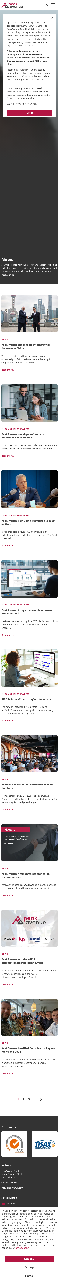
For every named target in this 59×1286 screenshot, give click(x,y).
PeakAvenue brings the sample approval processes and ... (27, 611)
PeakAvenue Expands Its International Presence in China (25, 346)
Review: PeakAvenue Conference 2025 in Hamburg (27, 786)
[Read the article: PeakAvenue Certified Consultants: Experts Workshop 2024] (29, 1017)
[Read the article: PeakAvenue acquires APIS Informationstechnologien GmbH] (29, 928)
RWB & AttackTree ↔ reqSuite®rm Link (26, 699)
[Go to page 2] (41, 1099)
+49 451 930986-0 (10, 1182)
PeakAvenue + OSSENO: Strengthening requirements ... (25, 875)
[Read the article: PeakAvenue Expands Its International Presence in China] (29, 313)
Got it (29, 112)
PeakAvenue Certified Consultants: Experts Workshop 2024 (28, 1050)
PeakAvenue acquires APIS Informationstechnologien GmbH (22, 961)
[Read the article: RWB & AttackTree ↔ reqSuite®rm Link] (29, 668)
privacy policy (23, 1247)
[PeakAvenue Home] (12, 5)
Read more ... (8, 370)
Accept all (29, 1258)
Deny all (29, 1275)
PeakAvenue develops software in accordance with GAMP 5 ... (22, 435)
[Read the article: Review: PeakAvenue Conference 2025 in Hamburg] (29, 753)
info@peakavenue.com (12, 1187)
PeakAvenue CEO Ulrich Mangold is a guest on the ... (28, 522)
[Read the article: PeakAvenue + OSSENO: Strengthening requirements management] (29, 842)
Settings (29, 1267)
